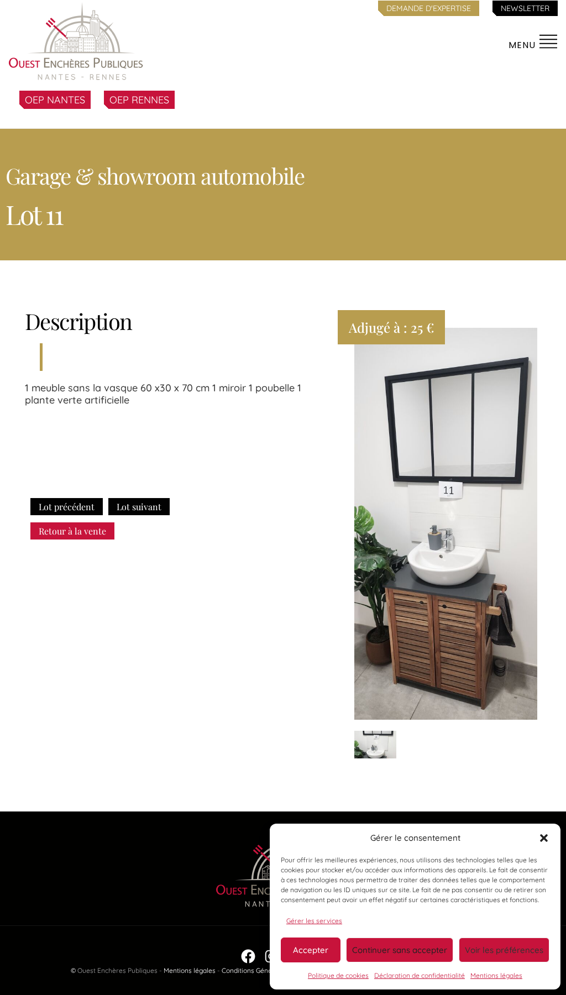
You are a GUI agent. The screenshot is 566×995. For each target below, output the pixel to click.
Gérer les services (314, 921)
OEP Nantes (55, 99)
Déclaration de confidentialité (419, 975)
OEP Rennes (139, 99)
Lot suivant (139, 506)
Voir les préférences (504, 950)
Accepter (310, 950)
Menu (523, 45)
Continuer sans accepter (399, 950)
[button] (543, 838)
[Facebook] (248, 956)
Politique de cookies (338, 975)
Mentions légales (496, 975)
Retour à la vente (72, 531)
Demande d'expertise (428, 8)
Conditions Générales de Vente (269, 970)
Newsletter (525, 8)
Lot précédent (67, 506)
